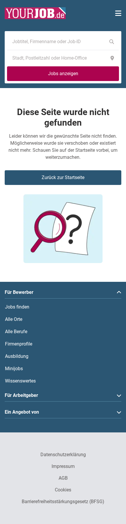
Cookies (63, 490)
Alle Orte (13, 319)
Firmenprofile (18, 344)
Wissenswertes (20, 381)
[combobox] (57, 41)
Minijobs (14, 368)
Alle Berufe (16, 331)
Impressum (63, 466)
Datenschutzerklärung (63, 454)
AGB (63, 478)
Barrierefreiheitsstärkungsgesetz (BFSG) (63, 501)
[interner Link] (35, 13)
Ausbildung (16, 356)
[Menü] (118, 13)
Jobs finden (17, 307)
